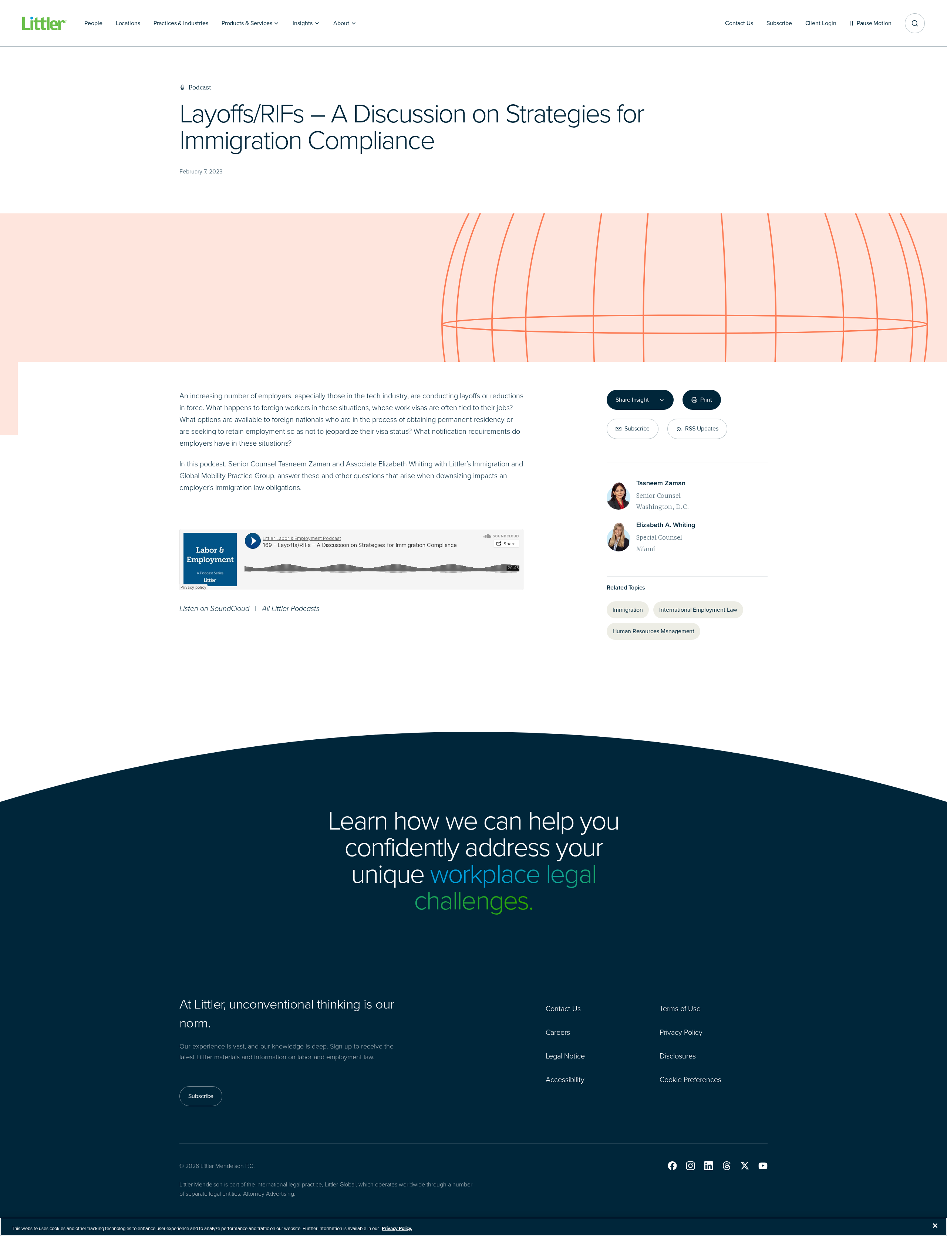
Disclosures (678, 1056)
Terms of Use (680, 1008)
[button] (672, 1165)
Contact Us (563, 1008)
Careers (558, 1032)
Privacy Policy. (397, 1228)
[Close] (935, 1226)
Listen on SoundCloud (214, 608)
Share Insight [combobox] (632, 400)
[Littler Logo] (44, 23)
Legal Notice (565, 1056)
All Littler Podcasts (291, 608)
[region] (473, 1227)
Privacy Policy (681, 1032)
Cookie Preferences (690, 1079)
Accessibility (565, 1079)
